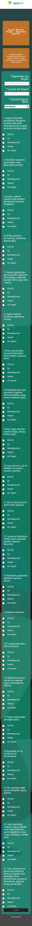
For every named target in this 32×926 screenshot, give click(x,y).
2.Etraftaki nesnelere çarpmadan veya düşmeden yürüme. (14, 162)
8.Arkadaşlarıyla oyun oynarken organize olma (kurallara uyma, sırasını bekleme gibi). (15, 394)
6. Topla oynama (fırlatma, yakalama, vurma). (14, 316)
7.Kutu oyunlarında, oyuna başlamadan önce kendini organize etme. (15, 354)
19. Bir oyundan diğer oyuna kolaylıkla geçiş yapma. (15, 790)
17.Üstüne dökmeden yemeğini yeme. (14, 718)
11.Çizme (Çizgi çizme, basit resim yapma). (15, 503)
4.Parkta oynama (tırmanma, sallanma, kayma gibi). (15, 238)
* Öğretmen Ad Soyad (19, 77)
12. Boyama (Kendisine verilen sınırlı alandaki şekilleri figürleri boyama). (15, 540)
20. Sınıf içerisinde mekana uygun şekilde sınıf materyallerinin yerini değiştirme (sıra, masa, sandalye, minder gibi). (16, 830)
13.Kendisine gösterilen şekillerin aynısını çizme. (15, 578)
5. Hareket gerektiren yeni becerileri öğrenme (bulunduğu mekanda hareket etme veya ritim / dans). (16, 277)
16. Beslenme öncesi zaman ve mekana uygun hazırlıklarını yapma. (14, 682)
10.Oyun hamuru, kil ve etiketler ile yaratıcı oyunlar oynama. (15, 468)
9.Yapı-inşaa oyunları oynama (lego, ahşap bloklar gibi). (14, 431)
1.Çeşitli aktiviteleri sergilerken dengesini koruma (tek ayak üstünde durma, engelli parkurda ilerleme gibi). (15, 123)
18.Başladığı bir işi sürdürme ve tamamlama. (13, 754)
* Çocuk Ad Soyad (17, 89)
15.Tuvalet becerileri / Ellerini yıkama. (15, 645)
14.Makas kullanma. (14, 612)
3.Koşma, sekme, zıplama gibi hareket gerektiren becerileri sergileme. (14, 200)
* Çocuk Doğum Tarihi (18, 100)
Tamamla (16, 910)
